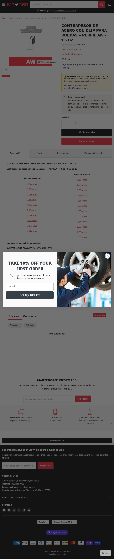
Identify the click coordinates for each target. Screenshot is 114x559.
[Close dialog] (107, 255)
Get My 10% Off (29, 295)
